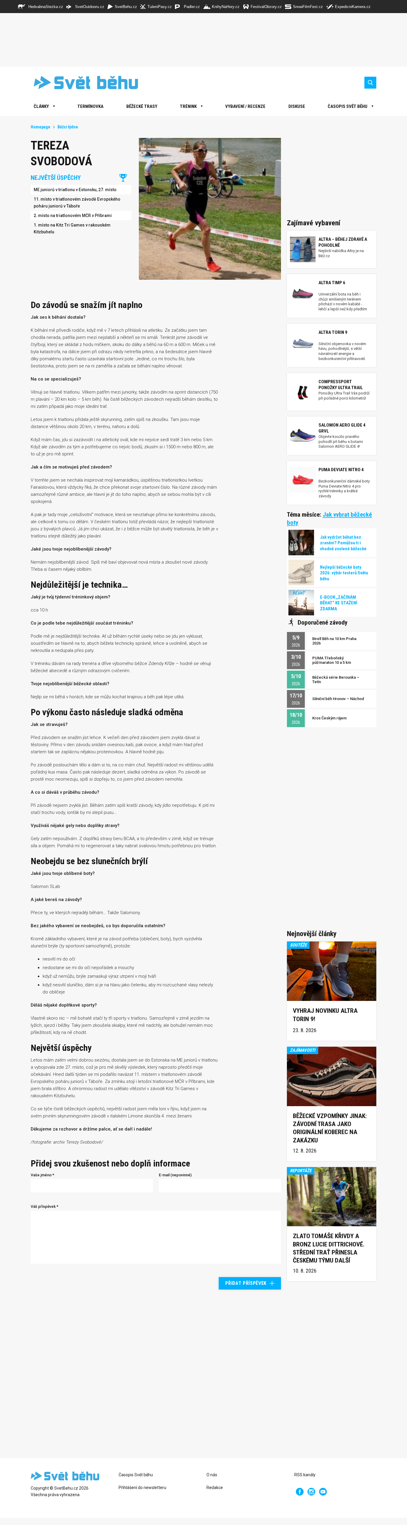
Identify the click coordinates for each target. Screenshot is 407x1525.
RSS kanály (305, 1474)
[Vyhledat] (370, 83)
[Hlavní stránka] (81, 82)
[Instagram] (311, 1491)
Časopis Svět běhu (347, 106)
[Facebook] (299, 1491)
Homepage (40, 127)
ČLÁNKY (41, 106)
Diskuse (296, 106)
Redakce (214, 1487)
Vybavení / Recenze (245, 106)
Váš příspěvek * (44, 1206)
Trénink (188, 106)
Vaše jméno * (42, 1175)
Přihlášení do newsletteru (142, 1487)
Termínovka (90, 106)
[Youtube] (323, 1491)
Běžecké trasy (141, 106)
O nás (211, 1474)
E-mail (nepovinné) (175, 1175)
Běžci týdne (68, 127)
